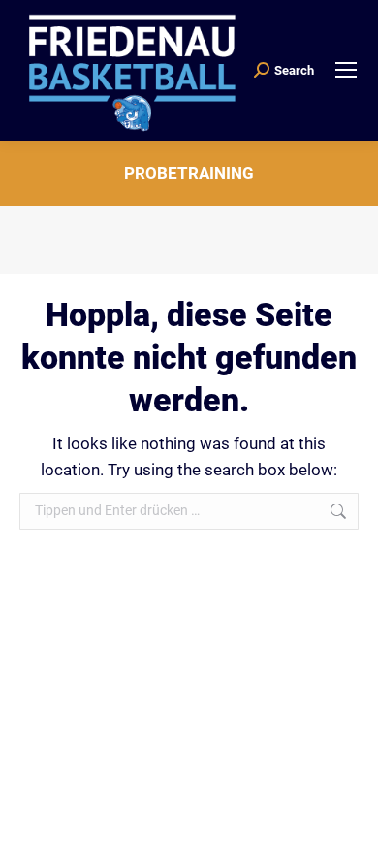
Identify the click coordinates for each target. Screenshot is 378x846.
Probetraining (189, 172)
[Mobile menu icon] (346, 69)
